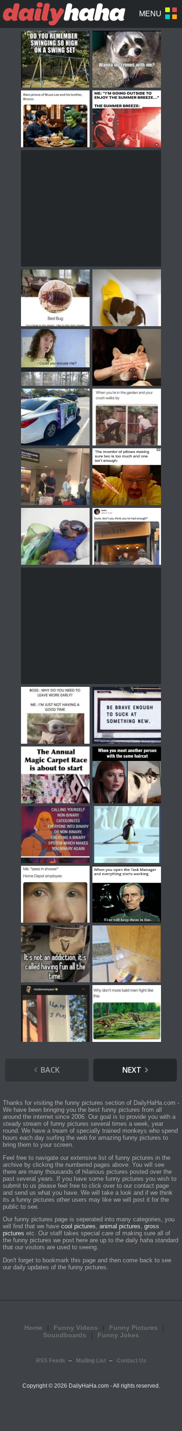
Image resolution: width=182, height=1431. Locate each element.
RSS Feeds (50, 1360)
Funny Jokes (118, 1335)
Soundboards (64, 1335)
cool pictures (78, 1226)
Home (33, 1327)
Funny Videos (76, 1327)
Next (131, 1070)
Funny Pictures (133, 1327)
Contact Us (132, 1360)
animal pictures (119, 1226)
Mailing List (91, 1360)
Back (50, 1070)
